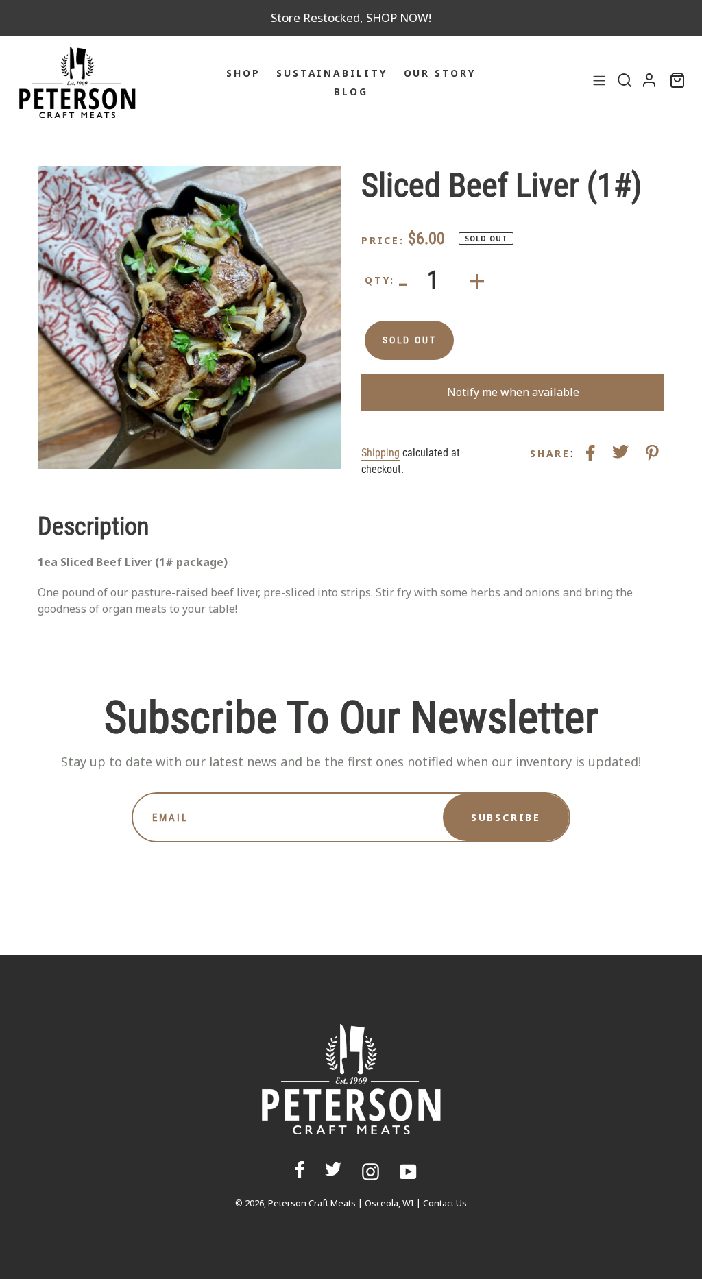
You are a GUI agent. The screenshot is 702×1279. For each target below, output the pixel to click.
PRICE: (382, 240)
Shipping (380, 452)
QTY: (380, 280)
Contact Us (445, 1203)
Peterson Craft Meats (312, 1203)
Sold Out (409, 339)
